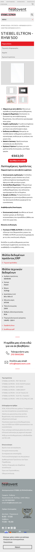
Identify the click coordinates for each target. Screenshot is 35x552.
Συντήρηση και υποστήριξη (11, 453)
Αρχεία (4, 52)
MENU (4, 19)
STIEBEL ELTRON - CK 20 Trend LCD (15, 393)
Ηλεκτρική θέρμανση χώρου (10, 28)
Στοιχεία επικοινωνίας (10, 450)
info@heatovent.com (20, 363)
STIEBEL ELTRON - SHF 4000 (12, 387)
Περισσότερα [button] (7, 542)
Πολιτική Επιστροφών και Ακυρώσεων (16, 456)
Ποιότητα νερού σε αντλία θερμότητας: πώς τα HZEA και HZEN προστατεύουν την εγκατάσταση (17, 424)
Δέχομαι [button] (17, 547)
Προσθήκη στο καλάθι (18, 160)
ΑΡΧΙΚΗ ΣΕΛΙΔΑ (5, 25)
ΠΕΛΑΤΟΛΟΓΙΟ (31, 1)
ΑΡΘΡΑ (2, 1)
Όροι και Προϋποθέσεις (10, 470)
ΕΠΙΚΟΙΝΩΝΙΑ (3, 4)
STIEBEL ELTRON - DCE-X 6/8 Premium (16, 384)
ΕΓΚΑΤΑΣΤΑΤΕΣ (21, 1)
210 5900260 (17, 354)
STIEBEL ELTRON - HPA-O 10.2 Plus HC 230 (17, 399)
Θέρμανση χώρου (25, 25)
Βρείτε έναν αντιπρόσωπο (11, 447)
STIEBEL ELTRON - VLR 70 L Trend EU (15, 396)
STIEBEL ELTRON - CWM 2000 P (13, 390)
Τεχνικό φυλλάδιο (10, 263)
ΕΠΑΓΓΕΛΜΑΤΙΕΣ (10, 1)
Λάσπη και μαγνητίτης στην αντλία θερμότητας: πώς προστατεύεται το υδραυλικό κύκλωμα (15, 416)
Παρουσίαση (6, 44)
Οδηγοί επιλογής (8, 473)
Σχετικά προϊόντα (8, 57)
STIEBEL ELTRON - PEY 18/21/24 (14, 381)
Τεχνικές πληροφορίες (10, 48)
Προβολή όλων (9, 325)
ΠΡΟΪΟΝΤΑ (14, 25)
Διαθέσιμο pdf (9, 329)
